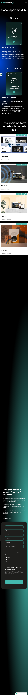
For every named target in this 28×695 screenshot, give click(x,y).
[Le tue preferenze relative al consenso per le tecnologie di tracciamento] (21, 693)
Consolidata (9, 219)
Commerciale (3, 159)
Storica (8, 159)
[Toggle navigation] (22, 3)
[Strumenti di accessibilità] (1, 74)
